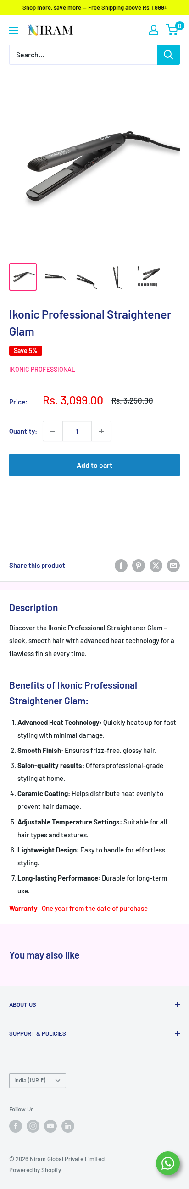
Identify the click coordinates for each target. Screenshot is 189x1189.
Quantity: (23, 431)
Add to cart (94, 464)
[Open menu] (13, 30)
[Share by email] (173, 565)
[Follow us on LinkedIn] (67, 1126)
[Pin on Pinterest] (138, 565)
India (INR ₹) (29, 1080)
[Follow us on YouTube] (50, 1126)
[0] (172, 29)
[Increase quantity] (101, 431)
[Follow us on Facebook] (15, 1126)
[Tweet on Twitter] (156, 565)
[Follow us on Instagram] (33, 1126)
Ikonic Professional (42, 369)
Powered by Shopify (35, 1169)
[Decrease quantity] (52, 431)
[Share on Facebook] (121, 565)
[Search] (168, 55)
